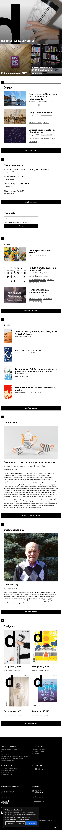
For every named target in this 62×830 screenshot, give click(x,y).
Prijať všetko (31, 823)
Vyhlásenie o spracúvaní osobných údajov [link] (14, 756)
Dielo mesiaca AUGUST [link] (14, 191)
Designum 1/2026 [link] (40, 666)
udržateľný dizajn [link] (35, 301)
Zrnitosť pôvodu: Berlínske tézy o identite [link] (42, 131)
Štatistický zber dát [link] (7, 760)
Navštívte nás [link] (5, 754)
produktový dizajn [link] (35, 122)
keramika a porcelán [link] (26, 466)
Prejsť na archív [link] (31, 723)
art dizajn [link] (7, 466)
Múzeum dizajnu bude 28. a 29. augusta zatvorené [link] (26, 169)
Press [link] (3, 752)
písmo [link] (53, 138)
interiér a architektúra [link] (47, 105)
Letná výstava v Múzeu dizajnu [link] (40, 251)
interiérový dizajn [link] (42, 276)
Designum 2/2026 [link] (46, 101)
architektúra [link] (33, 105)
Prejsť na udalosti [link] (31, 311)
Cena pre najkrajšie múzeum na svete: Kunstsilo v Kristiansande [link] (43, 96)
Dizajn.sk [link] (15, 466)
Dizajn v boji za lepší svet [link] (41, 112)
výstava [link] (45, 122)
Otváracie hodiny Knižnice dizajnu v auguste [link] (42, 70)
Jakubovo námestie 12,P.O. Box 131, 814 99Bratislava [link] (39, 751)
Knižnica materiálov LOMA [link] (37, 279)
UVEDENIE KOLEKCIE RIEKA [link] (28, 350)
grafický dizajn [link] (34, 138)
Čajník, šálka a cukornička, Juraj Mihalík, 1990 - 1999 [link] (29, 462)
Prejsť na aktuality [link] (31, 202)
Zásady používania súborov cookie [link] (19, 819)
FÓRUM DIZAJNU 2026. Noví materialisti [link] (42, 269)
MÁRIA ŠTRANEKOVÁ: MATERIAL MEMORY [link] (39, 291)
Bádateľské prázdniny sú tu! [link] (16, 184)
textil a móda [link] (47, 298)
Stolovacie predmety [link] (11, 469)
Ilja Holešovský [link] (11, 584)
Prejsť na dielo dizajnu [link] (31, 515)
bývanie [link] (31, 276)
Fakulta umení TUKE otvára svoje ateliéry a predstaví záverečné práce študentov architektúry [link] (36, 371)
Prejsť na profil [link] (31, 612)
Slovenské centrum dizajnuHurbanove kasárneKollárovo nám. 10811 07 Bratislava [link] (9, 771)
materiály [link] (50, 279)
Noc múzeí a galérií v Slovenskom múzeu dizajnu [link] (35, 389)
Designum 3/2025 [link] (40, 711)
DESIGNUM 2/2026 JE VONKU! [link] (17, 41)
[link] (3, 827)
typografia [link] (33, 141)
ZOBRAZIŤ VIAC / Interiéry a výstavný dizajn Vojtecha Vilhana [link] (36, 332)
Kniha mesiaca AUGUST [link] (14, 73)
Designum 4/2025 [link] (12, 711)
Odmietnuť (21, 823)
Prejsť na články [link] (31, 150)
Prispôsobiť (10, 823)
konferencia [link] (45, 138)
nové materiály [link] (34, 282)
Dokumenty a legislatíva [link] (9, 749)
